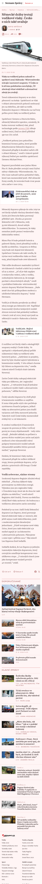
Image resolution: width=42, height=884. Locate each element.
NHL (3, 879)
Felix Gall (25, 854)
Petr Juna (25, 701)
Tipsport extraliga (8, 871)
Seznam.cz (29, 3)
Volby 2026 (5, 843)
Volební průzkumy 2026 (10, 846)
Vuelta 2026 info (27, 843)
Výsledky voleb (7, 849)
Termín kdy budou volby (10, 852)
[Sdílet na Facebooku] (35, 572)
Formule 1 (5, 877)
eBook (7, 34)
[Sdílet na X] (39, 572)
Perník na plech (27, 879)
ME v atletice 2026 (8, 874)
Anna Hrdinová (28, 716)
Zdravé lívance (27, 871)
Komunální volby (7, 857)
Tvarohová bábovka (28, 874)
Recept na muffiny (28, 868)
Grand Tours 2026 (28, 857)
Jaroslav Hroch (28, 732)
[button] (21, 49)
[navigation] (2, 3)
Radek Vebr (21, 734)
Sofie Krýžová (15, 26)
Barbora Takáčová (30, 747)
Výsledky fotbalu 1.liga (9, 868)
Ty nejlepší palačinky (29, 865)
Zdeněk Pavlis (27, 760)
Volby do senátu (7, 854)
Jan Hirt (24, 849)
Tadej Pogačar (26, 852)
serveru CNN (23, 128)
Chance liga (6, 865)
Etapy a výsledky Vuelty (30, 846)
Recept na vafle (27, 877)
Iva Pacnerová (27, 683)
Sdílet (15, 34)
